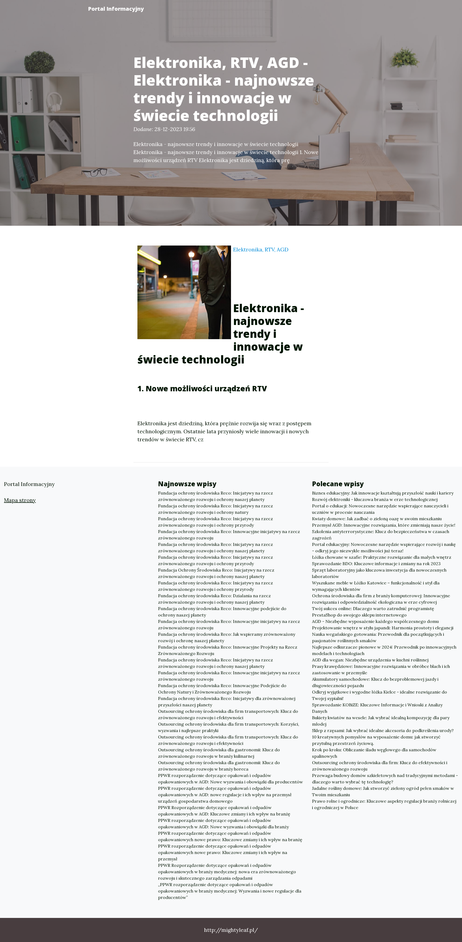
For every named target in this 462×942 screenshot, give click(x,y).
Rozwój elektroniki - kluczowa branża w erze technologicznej (375, 499)
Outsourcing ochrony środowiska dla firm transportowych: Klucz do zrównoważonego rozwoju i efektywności (228, 714)
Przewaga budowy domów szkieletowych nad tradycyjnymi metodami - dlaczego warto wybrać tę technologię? (385, 778)
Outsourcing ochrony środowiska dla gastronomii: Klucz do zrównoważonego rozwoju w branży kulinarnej (219, 753)
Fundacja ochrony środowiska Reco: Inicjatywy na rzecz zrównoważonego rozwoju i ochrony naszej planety (215, 496)
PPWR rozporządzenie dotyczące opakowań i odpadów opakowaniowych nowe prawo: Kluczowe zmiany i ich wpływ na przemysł (222, 852)
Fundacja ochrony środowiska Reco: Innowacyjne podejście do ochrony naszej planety (222, 612)
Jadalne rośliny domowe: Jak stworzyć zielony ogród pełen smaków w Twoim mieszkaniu (383, 791)
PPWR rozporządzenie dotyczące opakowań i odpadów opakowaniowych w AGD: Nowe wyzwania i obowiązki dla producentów (230, 778)
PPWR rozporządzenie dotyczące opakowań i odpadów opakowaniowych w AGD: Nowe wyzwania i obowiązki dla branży (223, 823)
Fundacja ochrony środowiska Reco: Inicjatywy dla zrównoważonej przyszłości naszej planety (226, 701)
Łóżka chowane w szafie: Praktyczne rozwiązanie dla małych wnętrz (381, 557)
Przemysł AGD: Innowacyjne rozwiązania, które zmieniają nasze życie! (383, 525)
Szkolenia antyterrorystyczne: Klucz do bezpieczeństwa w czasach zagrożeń (380, 535)
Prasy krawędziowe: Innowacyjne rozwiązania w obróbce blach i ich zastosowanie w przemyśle (381, 669)
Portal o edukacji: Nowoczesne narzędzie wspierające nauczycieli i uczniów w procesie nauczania (380, 509)
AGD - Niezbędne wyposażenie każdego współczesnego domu (375, 621)
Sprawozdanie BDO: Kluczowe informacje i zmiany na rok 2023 (376, 563)
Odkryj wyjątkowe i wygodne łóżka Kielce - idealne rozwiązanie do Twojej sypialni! (379, 695)
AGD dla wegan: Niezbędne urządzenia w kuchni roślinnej (370, 660)
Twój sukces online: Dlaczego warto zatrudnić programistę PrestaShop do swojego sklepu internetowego (373, 612)
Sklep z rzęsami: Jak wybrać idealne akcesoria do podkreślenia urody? (383, 730)
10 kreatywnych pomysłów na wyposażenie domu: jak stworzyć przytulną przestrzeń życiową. (376, 740)
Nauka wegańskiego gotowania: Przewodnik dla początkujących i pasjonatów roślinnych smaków (378, 637)
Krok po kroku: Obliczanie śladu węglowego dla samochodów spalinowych (374, 753)
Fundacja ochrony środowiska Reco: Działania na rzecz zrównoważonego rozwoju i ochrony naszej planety (214, 599)
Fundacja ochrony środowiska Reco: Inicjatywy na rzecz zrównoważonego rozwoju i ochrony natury (215, 509)
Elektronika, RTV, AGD (260, 249)
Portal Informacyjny (116, 8)
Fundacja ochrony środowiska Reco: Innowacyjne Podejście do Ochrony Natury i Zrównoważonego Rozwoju (222, 689)
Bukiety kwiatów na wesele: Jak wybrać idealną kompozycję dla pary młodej (380, 721)
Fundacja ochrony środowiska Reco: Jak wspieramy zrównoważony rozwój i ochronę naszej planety (226, 637)
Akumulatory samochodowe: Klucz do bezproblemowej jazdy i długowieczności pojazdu (375, 682)
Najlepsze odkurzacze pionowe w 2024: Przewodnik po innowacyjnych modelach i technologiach (384, 650)
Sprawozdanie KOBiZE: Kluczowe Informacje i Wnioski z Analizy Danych (377, 708)
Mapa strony (20, 500)
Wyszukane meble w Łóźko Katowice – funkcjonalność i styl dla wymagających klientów (376, 586)
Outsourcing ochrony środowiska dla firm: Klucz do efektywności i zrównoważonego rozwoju (379, 766)
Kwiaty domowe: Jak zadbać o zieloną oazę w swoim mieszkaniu (377, 518)
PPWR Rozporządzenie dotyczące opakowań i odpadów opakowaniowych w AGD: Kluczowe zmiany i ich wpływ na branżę (224, 811)
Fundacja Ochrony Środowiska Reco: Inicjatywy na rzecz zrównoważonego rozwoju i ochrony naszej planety (216, 573)
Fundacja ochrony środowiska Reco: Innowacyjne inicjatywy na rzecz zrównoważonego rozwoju (229, 535)
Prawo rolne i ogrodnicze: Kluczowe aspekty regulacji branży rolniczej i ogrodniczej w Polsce (384, 804)
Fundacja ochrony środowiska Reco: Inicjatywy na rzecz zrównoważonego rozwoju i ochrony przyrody (215, 522)
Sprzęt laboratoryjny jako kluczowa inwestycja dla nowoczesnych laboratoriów (379, 573)
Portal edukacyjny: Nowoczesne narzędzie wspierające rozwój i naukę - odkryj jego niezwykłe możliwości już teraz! (384, 547)
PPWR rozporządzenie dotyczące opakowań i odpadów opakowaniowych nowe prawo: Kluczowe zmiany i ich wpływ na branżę (230, 836)
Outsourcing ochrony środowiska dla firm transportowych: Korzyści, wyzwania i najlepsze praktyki (228, 727)
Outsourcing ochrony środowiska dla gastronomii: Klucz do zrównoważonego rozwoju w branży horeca (219, 766)
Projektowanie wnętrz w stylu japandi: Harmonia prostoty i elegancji (382, 627)
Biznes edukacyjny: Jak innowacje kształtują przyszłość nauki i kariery (382, 493)
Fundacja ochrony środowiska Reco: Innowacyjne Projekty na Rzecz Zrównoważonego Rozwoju (227, 650)
